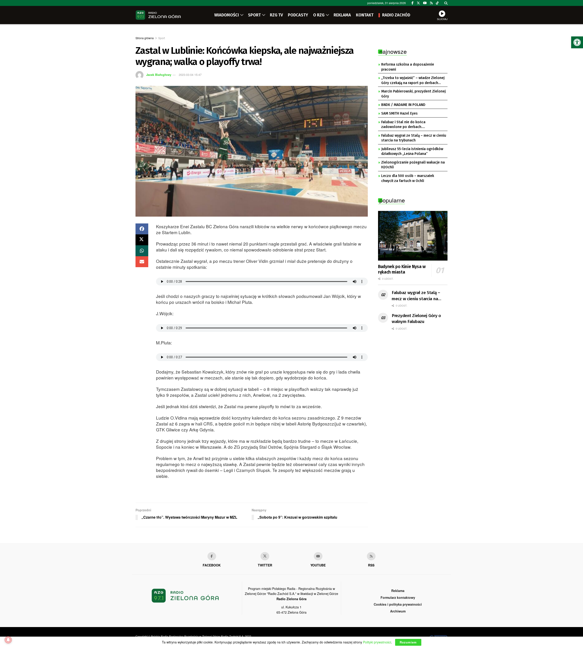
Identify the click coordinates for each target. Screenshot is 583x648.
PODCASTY (298, 15)
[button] (577, 42)
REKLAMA (342, 15)
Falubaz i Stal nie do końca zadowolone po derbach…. (403, 124)
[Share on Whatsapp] (142, 250)
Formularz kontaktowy (398, 597)
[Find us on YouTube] (425, 3)
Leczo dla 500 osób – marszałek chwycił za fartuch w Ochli (407, 178)
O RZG (319, 15)
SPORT (254, 15)
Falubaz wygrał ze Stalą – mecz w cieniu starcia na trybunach (413, 138)
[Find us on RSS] (431, 3)
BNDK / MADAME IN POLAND (403, 105)
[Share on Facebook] (142, 228)
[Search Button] (445, 3)
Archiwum (398, 611)
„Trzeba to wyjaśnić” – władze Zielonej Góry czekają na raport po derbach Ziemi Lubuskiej (413, 80)
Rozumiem (408, 642)
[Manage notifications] (8, 639)
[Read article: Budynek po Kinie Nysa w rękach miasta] (412, 236)
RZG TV (276, 15)
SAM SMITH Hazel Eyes (399, 113)
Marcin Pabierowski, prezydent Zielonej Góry (413, 93)
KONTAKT (364, 15)
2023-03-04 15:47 (190, 74)
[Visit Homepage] (158, 15)
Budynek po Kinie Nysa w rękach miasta (402, 269)
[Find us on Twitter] (418, 3)
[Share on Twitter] (142, 239)
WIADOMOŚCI (226, 15)
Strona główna (145, 38)
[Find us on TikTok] (437, 3)
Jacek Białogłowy (158, 74)
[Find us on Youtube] (318, 556)
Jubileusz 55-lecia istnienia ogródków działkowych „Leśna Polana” (412, 151)
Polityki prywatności (377, 642)
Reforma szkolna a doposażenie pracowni (407, 67)
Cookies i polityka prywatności (398, 604)
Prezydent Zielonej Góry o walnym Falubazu (416, 318)
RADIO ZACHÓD (396, 15)
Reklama (397, 590)
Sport (161, 38)
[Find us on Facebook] (413, 3)
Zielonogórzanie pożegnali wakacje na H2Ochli (413, 164)
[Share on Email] (142, 261)
